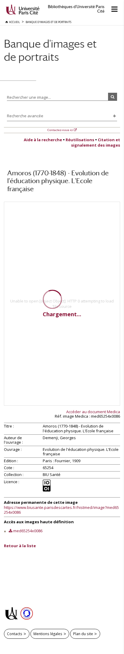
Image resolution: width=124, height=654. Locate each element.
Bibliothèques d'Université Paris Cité (76, 8)
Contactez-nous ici (60, 130)
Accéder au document (93, 411)
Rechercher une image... (29, 97)
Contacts (14, 633)
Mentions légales (47, 633)
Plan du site (83, 633)
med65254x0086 (27, 530)
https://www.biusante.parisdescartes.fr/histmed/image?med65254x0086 (61, 510)
